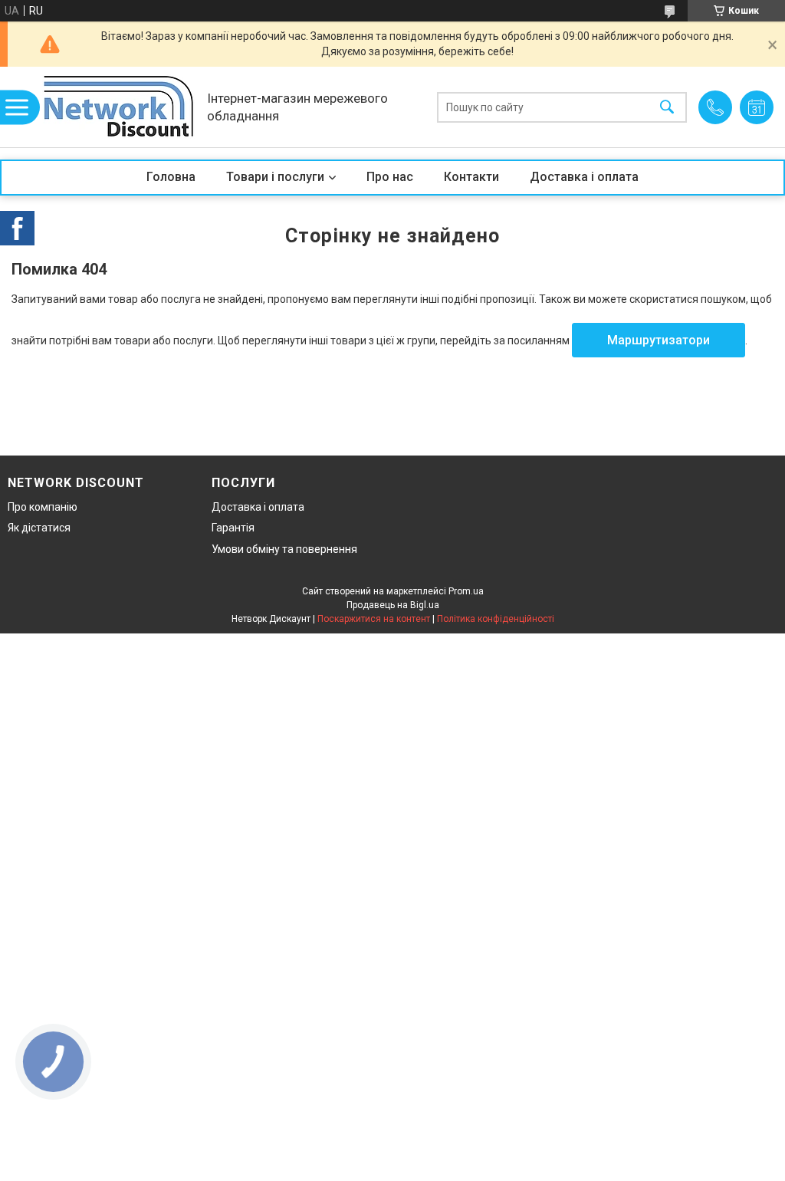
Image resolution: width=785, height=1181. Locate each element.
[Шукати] (667, 107)
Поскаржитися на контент (373, 619)
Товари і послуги (275, 176)
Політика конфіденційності (495, 619)
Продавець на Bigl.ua (393, 605)
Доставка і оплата (584, 176)
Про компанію (42, 507)
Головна (170, 176)
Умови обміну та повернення (284, 549)
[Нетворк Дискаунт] (118, 107)
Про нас (389, 176)
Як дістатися (39, 527)
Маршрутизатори (658, 340)
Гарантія (233, 527)
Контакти (471, 176)
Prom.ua (466, 591)
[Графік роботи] (757, 107)
